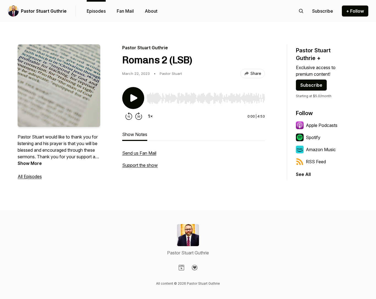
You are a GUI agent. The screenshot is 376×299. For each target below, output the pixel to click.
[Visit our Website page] (181, 267)
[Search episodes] (301, 11)
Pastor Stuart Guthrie (44, 11)
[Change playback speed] (150, 116)
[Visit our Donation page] (194, 267)
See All (303, 174)
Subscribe (311, 85)
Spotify (313, 137)
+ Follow (355, 11)
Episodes (96, 11)
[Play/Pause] (133, 98)
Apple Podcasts (321, 125)
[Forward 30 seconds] (139, 116)
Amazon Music (321, 149)
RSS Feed (316, 161)
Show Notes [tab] (134, 134)
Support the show (140, 165)
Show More (30, 163)
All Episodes (30, 176)
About (151, 11)
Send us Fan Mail (139, 153)
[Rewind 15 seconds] (129, 116)
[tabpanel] (193, 162)
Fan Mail (125, 11)
